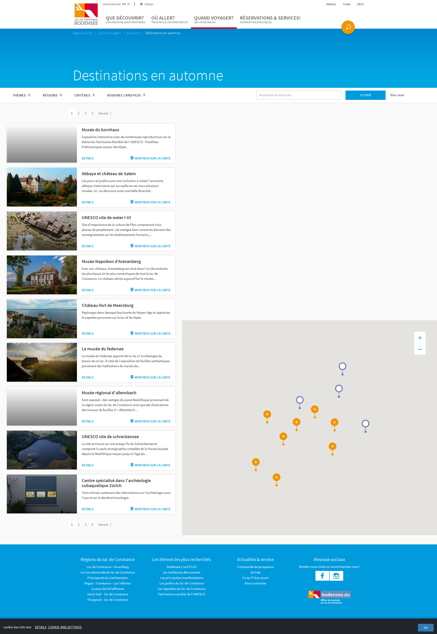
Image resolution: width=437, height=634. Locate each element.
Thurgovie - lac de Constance (107, 599)
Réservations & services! (270, 19)
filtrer (365, 95)
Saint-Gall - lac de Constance (107, 594)
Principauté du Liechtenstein (107, 578)
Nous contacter (255, 583)
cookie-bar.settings (65, 627)
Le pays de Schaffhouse (107, 588)
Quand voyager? (214, 19)
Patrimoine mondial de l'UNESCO (181, 594)
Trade (347, 4)
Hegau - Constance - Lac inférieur (107, 583)
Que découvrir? (125, 19)
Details (88, 158)
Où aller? (169, 19)
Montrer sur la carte (153, 158)
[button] (342, 369)
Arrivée (255, 572)
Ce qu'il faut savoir (255, 578)
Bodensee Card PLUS (181, 567)
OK (426, 628)
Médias (331, 4)
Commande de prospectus (255, 567)
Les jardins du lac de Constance (182, 583)
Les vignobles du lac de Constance (182, 588)
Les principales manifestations (181, 578)
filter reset (397, 95)
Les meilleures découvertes (181, 572)
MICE (360, 4)
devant (103, 113)
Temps (148, 4)
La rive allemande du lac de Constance (108, 572)
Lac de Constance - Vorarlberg (107, 567)
